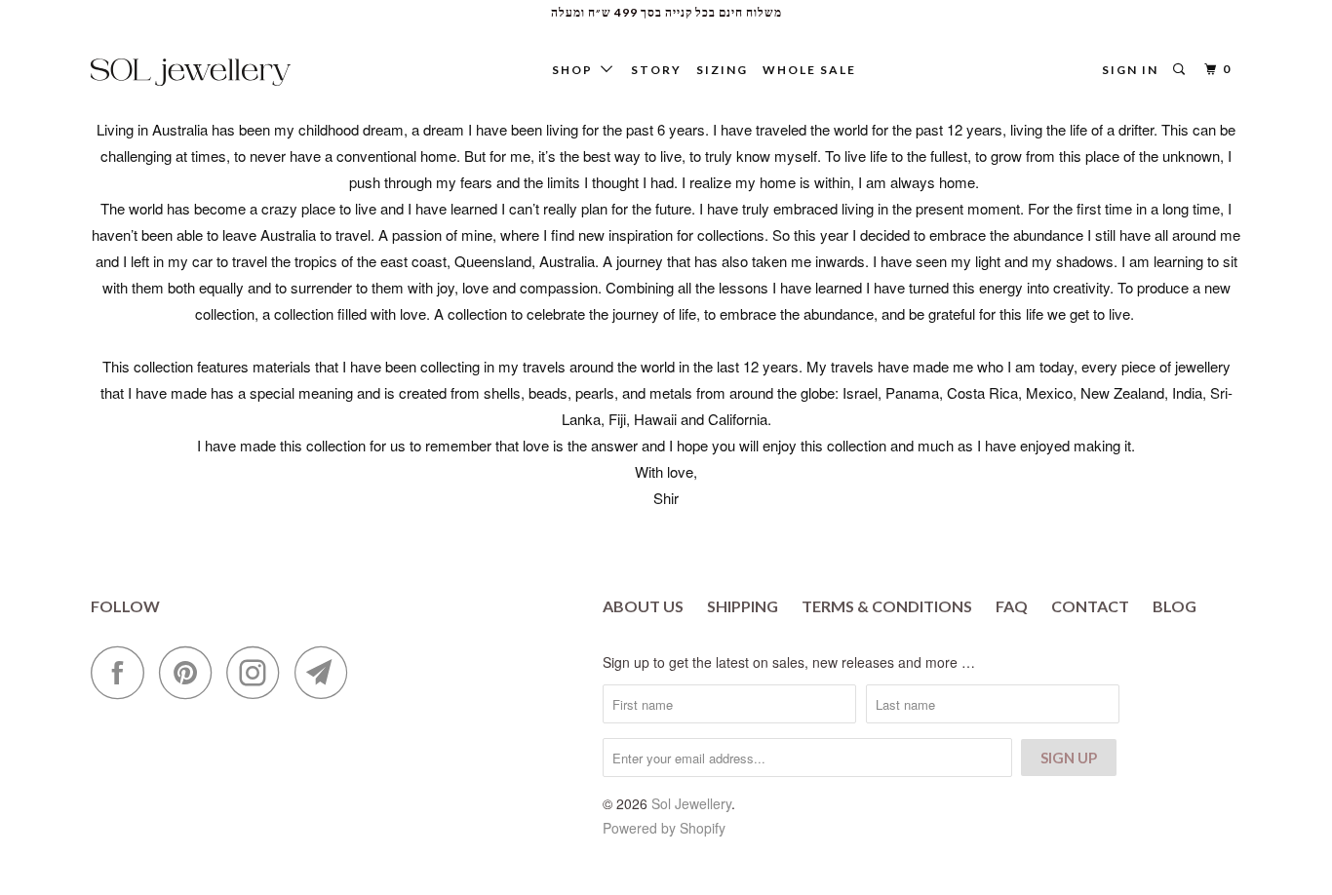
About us (643, 606)
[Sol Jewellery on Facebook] (123, 672)
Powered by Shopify (664, 827)
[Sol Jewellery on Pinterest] (190, 672)
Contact (1090, 606)
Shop (576, 69)
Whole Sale (809, 69)
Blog (1174, 606)
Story (656, 69)
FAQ (1012, 606)
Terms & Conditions (887, 606)
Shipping (742, 606)
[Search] (1181, 70)
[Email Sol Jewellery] (326, 672)
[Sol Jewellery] (191, 72)
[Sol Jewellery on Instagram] (258, 672)
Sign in (1130, 69)
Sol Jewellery (691, 803)
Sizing (722, 69)
